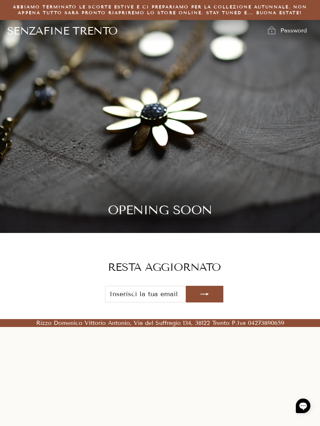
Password (293, 30)
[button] (303, 406)
